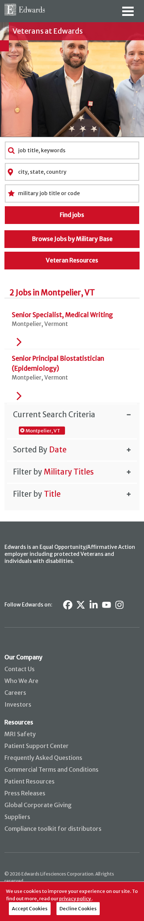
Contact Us (19, 669)
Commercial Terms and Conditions (51, 769)
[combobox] (72, 150)
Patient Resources (29, 781)
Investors (17, 704)
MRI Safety (20, 734)
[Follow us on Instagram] (119, 604)
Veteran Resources (72, 260)
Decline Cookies (78, 908)
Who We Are (21, 680)
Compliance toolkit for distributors (53, 828)
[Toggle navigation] (128, 13)
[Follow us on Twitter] (80, 604)
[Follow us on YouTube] (106, 604)
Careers (15, 692)
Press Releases (24, 793)
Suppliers (17, 816)
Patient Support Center (36, 746)
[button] (72, 414)
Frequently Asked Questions (43, 757)
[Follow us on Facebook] (67, 604)
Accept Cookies (30, 908)
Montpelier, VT (42, 431)
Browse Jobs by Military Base (72, 238)
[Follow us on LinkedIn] (93, 604)
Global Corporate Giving (38, 805)
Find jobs (72, 214)
